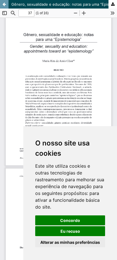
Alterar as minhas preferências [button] (70, 242)
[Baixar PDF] (112, 4)
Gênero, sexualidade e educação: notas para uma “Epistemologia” (64, 4)
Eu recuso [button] (70, 231)
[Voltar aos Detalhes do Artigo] (4, 4)
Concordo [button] (70, 220)
